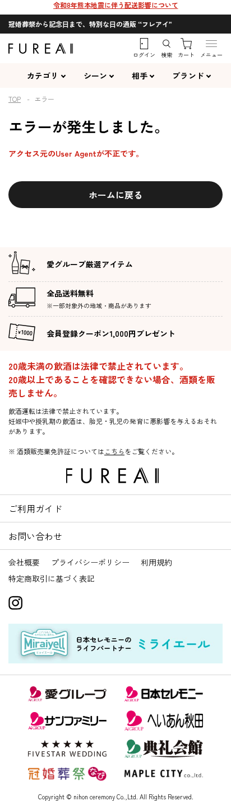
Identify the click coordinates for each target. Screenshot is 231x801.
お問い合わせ (35, 536)
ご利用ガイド (35, 508)
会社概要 (24, 562)
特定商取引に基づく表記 (51, 578)
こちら (114, 451)
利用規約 (156, 562)
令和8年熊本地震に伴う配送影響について (115, 5)
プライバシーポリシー (90, 562)
